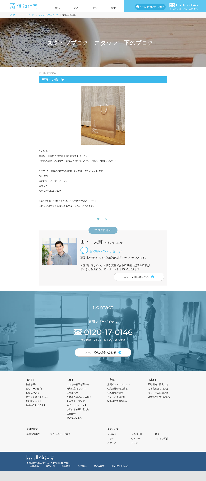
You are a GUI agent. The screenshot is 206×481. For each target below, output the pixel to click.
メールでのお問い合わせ (152, 6)
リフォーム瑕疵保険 (158, 392)
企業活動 (82, 466)
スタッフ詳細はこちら (136, 276)
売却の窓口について (77, 388)
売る (76, 8)
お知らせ (111, 434)
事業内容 (50, 466)
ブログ (134, 442)
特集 (157, 434)
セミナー (135, 438)
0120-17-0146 (187, 5)
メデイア (111, 442)
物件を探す (31, 384)
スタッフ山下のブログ (48, 15)
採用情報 (66, 466)
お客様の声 (136, 434)
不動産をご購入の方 (158, 384)
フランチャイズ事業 (60, 434)
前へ (99, 218)
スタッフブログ (26, 15)
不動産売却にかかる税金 (79, 396)
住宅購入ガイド (34, 401)
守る (94, 8)
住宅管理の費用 (115, 392)
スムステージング (76, 401)
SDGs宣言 (99, 466)
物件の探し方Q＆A (35, 405)
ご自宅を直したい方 (158, 388)
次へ (107, 218)
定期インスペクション (118, 384)
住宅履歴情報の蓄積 (117, 388)
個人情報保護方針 (120, 466)
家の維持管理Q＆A (117, 401)
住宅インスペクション (37, 396)
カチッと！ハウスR (76, 405)
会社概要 (34, 466)
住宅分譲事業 (33, 434)
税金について (32, 392)
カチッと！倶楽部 (116, 396)
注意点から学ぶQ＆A (159, 396)
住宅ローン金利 (34, 388)
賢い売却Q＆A (74, 417)
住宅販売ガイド (74, 392)
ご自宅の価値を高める (78, 384)
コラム (110, 438)
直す (113, 8)
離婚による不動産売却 (78, 409)
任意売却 (71, 413)
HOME (12, 15)
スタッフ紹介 (162, 438)
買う (57, 8)
